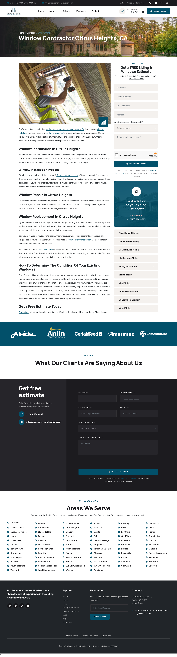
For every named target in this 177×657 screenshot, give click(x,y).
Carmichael (43, 527)
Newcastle (154, 544)
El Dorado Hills (44, 532)
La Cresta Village (101, 540)
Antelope (14, 522)
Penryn (69, 553)
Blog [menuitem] (64, 618)
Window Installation (128, 291)
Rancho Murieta (73, 557)
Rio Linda (98, 557)
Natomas (125, 544)
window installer (46, 249)
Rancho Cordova (46, 557)
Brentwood (154, 523)
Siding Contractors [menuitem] (71, 607)
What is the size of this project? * (128, 122)
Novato (124, 548)
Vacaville (153, 565)
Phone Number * (127, 392)
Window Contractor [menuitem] (71, 611)
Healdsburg (71, 540)
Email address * (85, 407)
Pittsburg (98, 553)
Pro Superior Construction (79, 239)
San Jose (125, 561)
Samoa (69, 561)
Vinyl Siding (124, 283)
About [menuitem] (52, 11)
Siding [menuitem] (66, 11)
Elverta (97, 532)
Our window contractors (67, 175)
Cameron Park (17, 527)
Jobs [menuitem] (65, 604)
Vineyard (14, 570)
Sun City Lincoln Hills (75, 565)
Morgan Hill (99, 544)
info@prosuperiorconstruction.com (59, 3)
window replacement (55, 133)
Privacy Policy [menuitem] (72, 635)
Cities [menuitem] (129, 3)
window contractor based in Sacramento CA (65, 129)
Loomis (13, 544)
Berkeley (125, 523)
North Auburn (16, 548)
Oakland (153, 548)
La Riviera (125, 540)
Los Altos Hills (44, 544)
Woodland (98, 570)
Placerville (126, 553)
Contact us (24, 312)
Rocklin (124, 557)
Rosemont (154, 557)
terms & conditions (128, 478)
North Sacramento (102, 548)
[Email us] (156, 3)
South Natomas (17, 565)
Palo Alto (42, 553)
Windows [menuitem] (80, 11)
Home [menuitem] (41, 11)
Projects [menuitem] (96, 11)
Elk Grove (70, 532)
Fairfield (153, 532)
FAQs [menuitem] (122, 3)
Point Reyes (16, 557)
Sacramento (44, 561)
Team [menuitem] (65, 600)
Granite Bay (154, 536)
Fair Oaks (125, 532)
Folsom (41, 536)
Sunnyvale (126, 565)
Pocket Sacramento (158, 553)
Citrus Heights (72, 527)
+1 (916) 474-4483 (135, 12)
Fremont (70, 536)
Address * (124, 407)
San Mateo (154, 561)
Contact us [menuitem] (140, 3)
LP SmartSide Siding (129, 249)
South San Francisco (47, 565)
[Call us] (150, 3)
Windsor (70, 570)
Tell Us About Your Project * (91, 437)
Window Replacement (129, 300)
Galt (96, 536)
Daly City (98, 527)
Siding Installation (128, 266)
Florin (13, 536)
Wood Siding (125, 308)
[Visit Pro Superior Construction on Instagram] (167, 3)
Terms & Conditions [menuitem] (90, 635)
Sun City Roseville (102, 565)
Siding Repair (125, 274)
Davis (123, 527)
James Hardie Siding (129, 241)
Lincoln (152, 540)
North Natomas (73, 548)
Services (31, 32)
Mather (69, 544)
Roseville (14, 561)
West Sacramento (46, 570)
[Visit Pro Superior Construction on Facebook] (161, 3)
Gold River (126, 536)
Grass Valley (16, 540)
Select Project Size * (88, 422)
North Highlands (45, 548)
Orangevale (16, 553)
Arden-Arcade (72, 523)
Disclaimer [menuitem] (106, 635)
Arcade (41, 523)
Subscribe (101, 616)
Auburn (97, 523)
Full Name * (83, 392)
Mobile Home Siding (128, 258)
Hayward (42, 540)
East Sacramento (18, 532)
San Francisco (100, 561)
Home (21, 32)
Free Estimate (159, 11)
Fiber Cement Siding (128, 233)
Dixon (151, 527)
